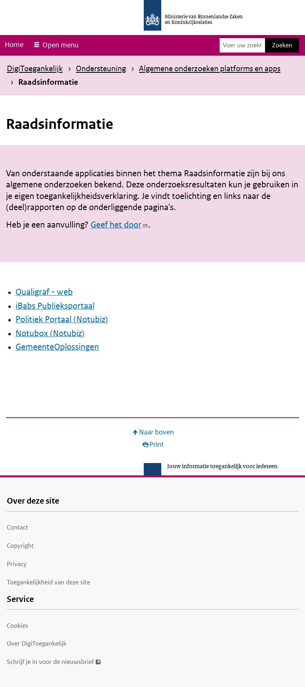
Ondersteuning (101, 68)
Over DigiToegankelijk (36, 643)
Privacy (17, 564)
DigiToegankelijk (35, 68)
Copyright (20, 545)
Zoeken (282, 45)
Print (156, 444)
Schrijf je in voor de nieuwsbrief (50, 662)
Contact (17, 527)
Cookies (17, 625)
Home (14, 44)
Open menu (60, 45)
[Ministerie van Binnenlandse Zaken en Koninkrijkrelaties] (152, 15)
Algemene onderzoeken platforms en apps (209, 68)
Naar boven (156, 432)
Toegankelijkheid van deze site (48, 582)
